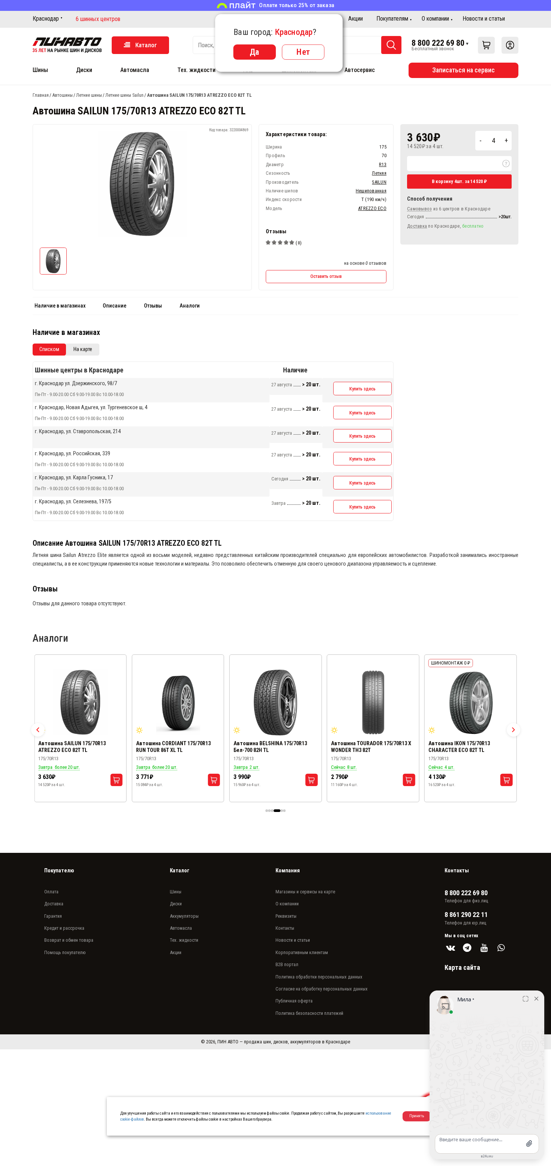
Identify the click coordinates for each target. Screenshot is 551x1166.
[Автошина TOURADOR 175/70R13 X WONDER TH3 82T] (373, 702)
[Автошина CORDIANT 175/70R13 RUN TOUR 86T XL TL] (178, 702)
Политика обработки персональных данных (319, 977)
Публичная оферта (294, 1001)
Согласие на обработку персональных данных (322, 989)
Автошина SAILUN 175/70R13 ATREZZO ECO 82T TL (72, 746)
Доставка (53, 903)
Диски (84, 70)
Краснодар (46, 18)
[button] (38, 730)
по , (445, 226)
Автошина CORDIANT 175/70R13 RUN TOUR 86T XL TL (173, 746)
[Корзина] (486, 45)
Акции (355, 18)
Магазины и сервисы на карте (305, 891)
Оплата (51, 891)
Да (254, 52)
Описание (114, 306)
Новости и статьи (484, 18)
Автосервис (359, 70)
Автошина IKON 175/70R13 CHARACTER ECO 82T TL (459, 746)
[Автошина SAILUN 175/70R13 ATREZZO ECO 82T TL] (80, 702)
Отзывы (153, 306)
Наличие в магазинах (59, 306)
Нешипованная (371, 191)
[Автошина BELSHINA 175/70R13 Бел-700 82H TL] (276, 702)
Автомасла (134, 70)
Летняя (379, 173)
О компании (435, 18)
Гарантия (53, 916)
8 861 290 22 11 (466, 914)
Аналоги (190, 306)
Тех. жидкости (196, 70)
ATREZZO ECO (372, 208)
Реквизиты (286, 916)
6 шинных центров (98, 19)
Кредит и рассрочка (64, 928)
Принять (416, 1115)
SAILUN (379, 182)
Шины (40, 70)
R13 (382, 164)
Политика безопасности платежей (309, 1013)
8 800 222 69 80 (438, 42)
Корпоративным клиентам (302, 952)
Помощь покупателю (65, 952)
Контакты (285, 928)
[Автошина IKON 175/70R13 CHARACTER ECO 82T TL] (470, 702)
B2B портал (287, 964)
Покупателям (392, 18)
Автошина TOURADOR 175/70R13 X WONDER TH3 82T (371, 746)
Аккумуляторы (184, 916)
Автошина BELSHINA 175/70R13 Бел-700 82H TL (270, 746)
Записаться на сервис (463, 70)
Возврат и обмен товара (68, 940)
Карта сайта (462, 967)
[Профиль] (510, 45)
